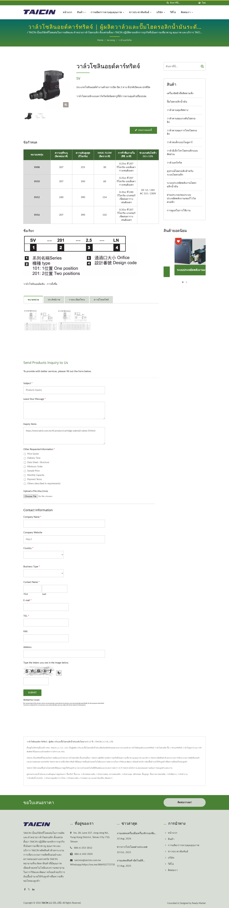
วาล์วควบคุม (127, 774)
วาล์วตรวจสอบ (102, 774)
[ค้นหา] (167, 2)
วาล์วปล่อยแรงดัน (88, 774)
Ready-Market (199, 903)
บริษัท (159, 12)
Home (100, 40)
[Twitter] (29, 889)
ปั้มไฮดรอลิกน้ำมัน (177, 101)
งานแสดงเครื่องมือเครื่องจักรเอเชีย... (136, 833)
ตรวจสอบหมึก (115, 774)
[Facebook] (25, 889)
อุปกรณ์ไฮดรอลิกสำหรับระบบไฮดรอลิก (180, 173)
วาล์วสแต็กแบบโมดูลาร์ (180, 142)
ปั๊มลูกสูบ (145, 774)
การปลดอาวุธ (85, 778)
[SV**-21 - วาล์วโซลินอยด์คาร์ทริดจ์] (74, 320)
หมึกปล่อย (137, 774)
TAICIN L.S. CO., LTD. (51, 903)
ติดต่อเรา (186, 12)
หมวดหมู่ (111, 40)
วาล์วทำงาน (182, 774)
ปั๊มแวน (77, 774)
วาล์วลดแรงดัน (72, 778)
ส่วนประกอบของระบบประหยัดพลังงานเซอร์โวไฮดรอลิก (181, 198)
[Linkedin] (33, 889)
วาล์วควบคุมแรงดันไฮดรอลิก (181, 120)
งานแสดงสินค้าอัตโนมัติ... (131, 860)
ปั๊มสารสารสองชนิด (157, 774)
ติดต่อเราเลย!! (185, 802)
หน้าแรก (67, 12)
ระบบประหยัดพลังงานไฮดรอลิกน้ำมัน (181, 185)
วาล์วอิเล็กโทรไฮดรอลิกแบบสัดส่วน (182, 152)
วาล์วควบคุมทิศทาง (177, 110)
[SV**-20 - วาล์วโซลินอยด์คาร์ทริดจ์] (40, 320)
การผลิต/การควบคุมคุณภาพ (106, 12)
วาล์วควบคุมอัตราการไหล (54, 778)
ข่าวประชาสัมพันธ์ (139, 12)
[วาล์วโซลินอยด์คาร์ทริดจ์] (66, 104)
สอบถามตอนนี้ (145, 130)
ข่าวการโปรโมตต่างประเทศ (132, 847)
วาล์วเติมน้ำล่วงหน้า (35, 778)
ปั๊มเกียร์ (70, 774)
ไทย (204, 3)
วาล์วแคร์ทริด (125, 40)
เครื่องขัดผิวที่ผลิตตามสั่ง (180, 93)
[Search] (202, 66)
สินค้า (80, 12)
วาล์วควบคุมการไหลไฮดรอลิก (182, 132)
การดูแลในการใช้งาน (179, 210)
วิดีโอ (173, 12)
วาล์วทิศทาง (171, 774)
